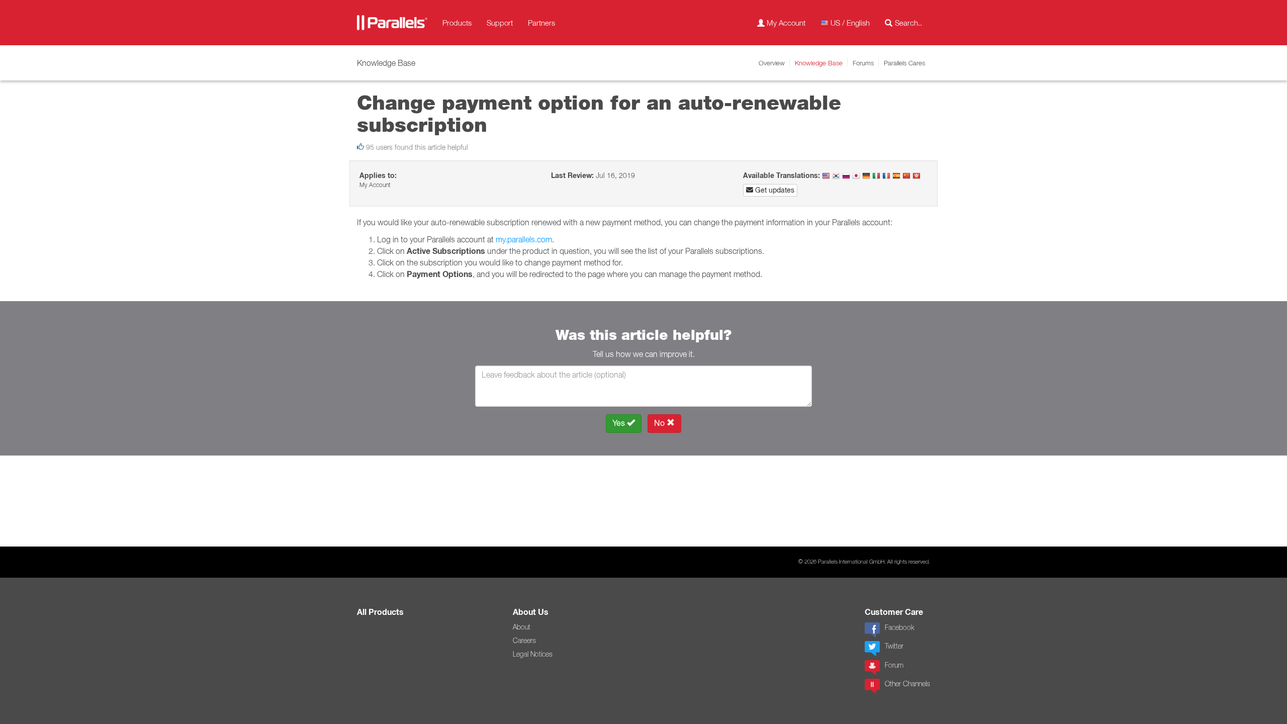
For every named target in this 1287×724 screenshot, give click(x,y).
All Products (380, 612)
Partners (541, 22)
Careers (524, 641)
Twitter (894, 646)
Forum (894, 665)
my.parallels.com (524, 239)
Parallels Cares (904, 63)
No (660, 423)
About (521, 627)
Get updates (773, 190)
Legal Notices (533, 654)
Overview (772, 63)
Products (457, 22)
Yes (619, 423)
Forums (863, 63)
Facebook (899, 627)
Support (500, 22)
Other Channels (907, 684)
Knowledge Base (819, 63)
